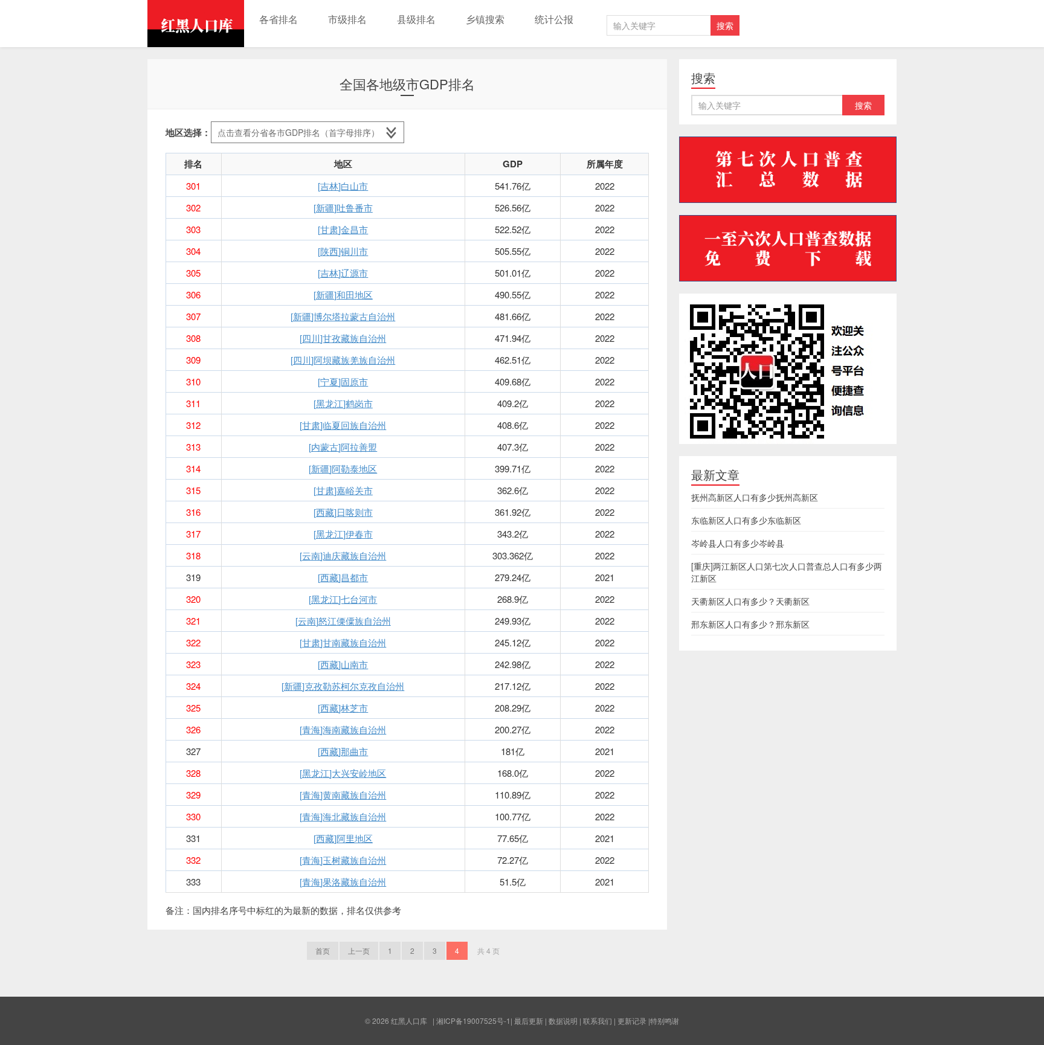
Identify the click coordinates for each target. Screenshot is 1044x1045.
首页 (322, 950)
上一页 (359, 950)
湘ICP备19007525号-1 (473, 1020)
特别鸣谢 (664, 1020)
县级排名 (416, 19)
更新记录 (631, 1020)
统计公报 (554, 19)
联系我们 (597, 1020)
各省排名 (278, 19)
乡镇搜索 (485, 19)
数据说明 (563, 1020)
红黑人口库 (195, 23)
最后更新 (528, 1020)
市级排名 (347, 19)
